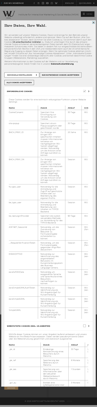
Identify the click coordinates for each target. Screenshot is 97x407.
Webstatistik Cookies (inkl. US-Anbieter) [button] (28, 326)
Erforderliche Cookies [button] (19, 91)
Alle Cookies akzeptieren (19, 83)
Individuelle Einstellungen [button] (19, 75)
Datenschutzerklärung (62, 64)
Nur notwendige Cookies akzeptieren (60, 75)
